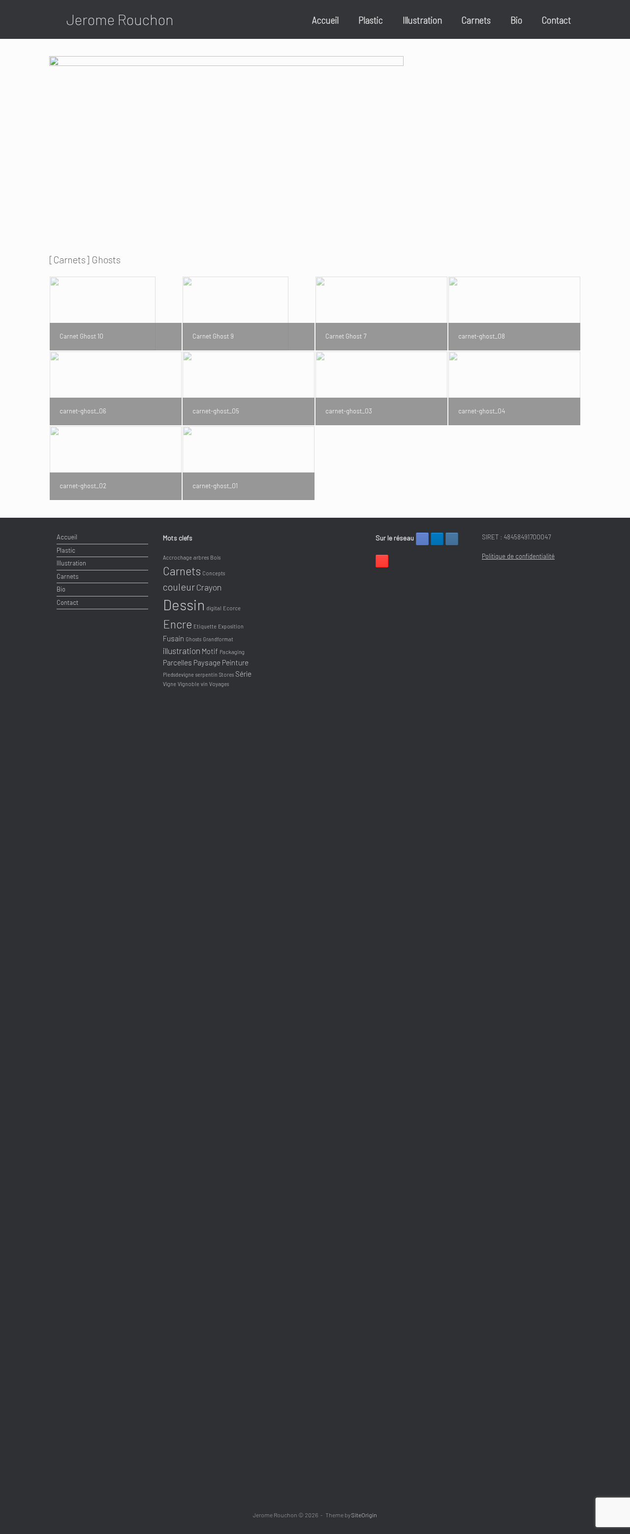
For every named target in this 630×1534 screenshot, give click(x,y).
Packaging (232, 652)
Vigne (169, 684)
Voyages (219, 684)
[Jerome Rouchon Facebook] (422, 538)
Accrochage (177, 557)
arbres (201, 557)
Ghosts (193, 639)
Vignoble (188, 684)
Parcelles (177, 662)
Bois (215, 557)
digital (213, 608)
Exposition (231, 626)
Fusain (173, 638)
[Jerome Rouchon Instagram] (451, 538)
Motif (210, 651)
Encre (177, 624)
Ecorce (232, 608)
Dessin (184, 604)
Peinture (235, 662)
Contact (556, 20)
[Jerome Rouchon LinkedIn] (437, 538)
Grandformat (218, 639)
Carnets (476, 20)
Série (243, 673)
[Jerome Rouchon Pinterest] (382, 561)
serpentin (206, 674)
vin (204, 684)
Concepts (213, 573)
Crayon (208, 587)
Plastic (370, 20)
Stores (226, 674)
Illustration (422, 20)
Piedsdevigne (178, 674)
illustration (181, 650)
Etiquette (205, 626)
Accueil (325, 20)
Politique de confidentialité (518, 556)
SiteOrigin (364, 1514)
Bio (516, 20)
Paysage (206, 662)
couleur (179, 587)
